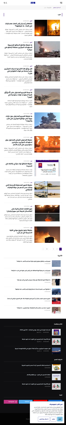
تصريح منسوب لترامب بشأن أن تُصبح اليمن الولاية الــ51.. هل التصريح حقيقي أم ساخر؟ (28, 299)
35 (47, 249)
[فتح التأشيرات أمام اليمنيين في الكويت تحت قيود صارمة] (56, 341)
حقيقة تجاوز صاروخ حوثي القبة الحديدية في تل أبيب (21, 231)
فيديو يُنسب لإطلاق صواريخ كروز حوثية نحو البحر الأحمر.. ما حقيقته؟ (33, 261)
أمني (31, 21)
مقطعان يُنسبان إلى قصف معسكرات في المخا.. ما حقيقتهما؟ (18, 25)
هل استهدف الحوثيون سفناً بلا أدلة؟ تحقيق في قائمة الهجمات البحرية (32, 348)
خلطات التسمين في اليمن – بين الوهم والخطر (38, 375)
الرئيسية (49, 8)
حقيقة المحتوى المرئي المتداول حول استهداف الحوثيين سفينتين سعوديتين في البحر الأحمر (18, 142)
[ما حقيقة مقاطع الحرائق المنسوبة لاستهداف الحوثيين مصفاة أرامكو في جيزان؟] (47, 49)
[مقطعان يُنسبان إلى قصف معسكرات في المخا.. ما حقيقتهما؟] (47, 28)
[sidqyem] (33, 3)
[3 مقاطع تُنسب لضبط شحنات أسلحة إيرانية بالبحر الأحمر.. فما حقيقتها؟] (56, 291)
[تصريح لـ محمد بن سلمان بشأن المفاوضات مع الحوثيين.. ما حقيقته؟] (56, 310)
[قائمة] (61, 3)
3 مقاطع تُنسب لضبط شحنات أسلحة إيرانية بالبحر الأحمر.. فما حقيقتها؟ (32, 289)
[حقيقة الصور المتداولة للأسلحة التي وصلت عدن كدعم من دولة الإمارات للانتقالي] (47, 189)
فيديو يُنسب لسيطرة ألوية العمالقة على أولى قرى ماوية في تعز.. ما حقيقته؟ (30, 270)
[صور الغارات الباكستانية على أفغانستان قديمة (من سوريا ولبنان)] (47, 213)
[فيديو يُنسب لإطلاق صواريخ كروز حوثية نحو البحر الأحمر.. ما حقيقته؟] (56, 263)
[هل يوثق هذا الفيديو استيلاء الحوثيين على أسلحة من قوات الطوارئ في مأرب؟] (47, 73)
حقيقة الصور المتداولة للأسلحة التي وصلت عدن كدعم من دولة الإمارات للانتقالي (19, 187)
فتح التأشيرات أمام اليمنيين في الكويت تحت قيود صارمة (36, 339)
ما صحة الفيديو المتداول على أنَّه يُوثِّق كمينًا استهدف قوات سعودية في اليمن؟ (18, 94)
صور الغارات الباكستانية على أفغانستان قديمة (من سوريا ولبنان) (19, 210)
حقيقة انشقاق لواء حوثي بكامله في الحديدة (19, 165)
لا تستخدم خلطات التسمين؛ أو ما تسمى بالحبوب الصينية (36, 365)
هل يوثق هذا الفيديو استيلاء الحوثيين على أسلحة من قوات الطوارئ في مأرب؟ (18, 71)
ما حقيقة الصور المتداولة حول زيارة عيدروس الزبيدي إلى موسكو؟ (33, 280)
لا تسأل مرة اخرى (43, 419)
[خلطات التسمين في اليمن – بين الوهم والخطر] (56, 377)
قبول (60, 419)
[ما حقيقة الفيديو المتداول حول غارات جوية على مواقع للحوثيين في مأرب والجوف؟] (47, 120)
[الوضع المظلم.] (6, 3)
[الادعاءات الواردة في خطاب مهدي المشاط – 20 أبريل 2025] (56, 332)
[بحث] (4, 3)
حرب (31, 113)
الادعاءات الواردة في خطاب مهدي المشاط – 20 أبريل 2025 (35, 330)
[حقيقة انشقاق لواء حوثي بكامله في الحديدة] (47, 168)
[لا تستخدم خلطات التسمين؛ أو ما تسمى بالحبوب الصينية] (56, 367)
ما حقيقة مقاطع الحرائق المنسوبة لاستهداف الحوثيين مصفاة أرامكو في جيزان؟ (18, 47)
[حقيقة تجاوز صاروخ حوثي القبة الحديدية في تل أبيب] (47, 234)
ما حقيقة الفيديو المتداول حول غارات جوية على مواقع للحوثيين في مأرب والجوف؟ (19, 118)
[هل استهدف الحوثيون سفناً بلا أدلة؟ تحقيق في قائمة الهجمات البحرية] (56, 351)
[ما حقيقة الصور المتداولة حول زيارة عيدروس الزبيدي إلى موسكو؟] (56, 282)
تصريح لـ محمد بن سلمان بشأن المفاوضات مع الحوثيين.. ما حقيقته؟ (33, 308)
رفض (53, 419)
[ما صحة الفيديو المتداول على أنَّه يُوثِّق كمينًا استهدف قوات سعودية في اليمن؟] (47, 97)
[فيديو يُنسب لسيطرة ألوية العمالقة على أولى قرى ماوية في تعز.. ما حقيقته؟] (56, 273)
